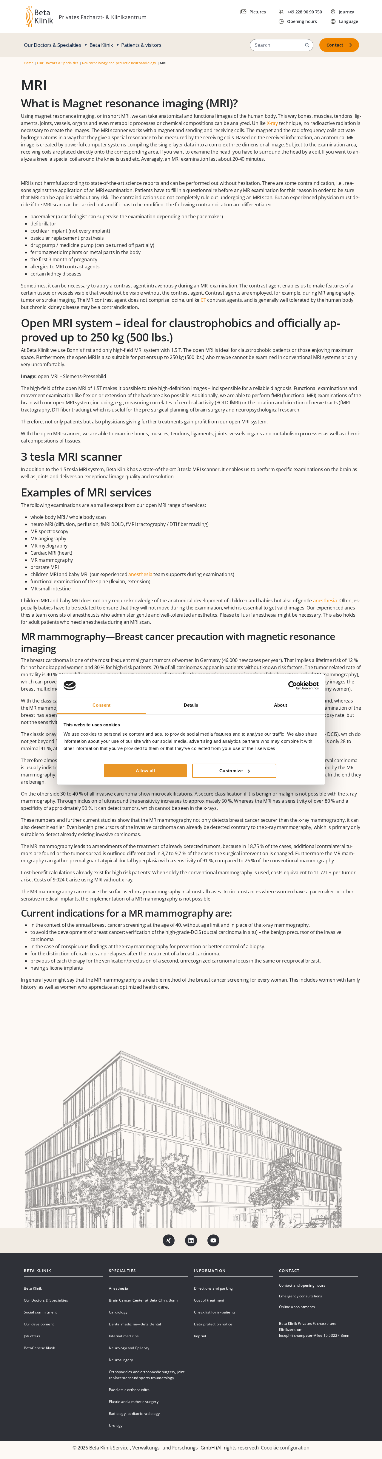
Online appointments (297, 1306)
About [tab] (280, 705)
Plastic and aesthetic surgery (133, 1401)
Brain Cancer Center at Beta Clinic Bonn (143, 1300)
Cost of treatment (209, 1300)
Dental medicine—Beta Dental (135, 1324)
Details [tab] (191, 705)
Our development (39, 1324)
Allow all (145, 770)
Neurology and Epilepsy (129, 1347)
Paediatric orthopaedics (129, 1389)
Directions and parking (213, 1288)
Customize (231, 770)
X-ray (272, 123)
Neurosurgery (121, 1359)
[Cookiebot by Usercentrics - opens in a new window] (293, 685)
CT (203, 300)
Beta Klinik (101, 44)
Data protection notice (213, 1324)
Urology (115, 1425)
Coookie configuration (285, 1447)
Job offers (32, 1336)
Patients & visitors (141, 44)
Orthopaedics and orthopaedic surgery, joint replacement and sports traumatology (147, 1374)
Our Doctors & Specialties (52, 44)
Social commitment (40, 1312)
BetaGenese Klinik (39, 1347)
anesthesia (140, 574)
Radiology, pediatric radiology (134, 1413)
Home (28, 63)
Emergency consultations (300, 1296)
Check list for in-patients (214, 1312)
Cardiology (118, 1312)
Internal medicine (124, 1336)
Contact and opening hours (302, 1285)
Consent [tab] (101, 705)
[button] (307, 45)
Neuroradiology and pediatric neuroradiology (119, 63)
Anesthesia (118, 1288)
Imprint (200, 1336)
